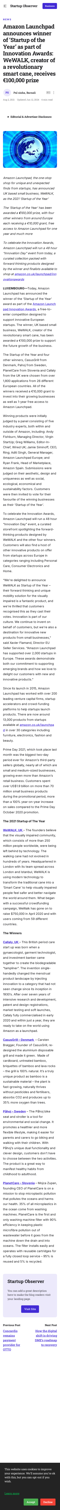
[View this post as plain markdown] (48, 92)
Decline (47, 1502)
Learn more (11, 1493)
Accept (31, 1502)
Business (50, 5)
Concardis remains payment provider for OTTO (11, 1340)
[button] (5, 6)
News (7, 19)
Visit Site (30, 1309)
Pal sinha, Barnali (25, 92)
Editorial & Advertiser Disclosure (31, 116)
